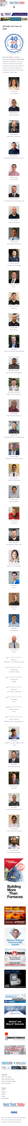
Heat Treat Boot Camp (7, 1079)
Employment (5, 1098)
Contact (3, 1092)
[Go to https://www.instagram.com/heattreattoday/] (16, 1112)
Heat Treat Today (6, 1077)
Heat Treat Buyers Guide (8, 1081)
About (3, 1089)
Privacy (3, 1094)
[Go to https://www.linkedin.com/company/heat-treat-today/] (12, 1112)
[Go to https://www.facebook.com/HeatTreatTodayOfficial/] (14, 1112)
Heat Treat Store (6, 1083)
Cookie (3, 1096)
